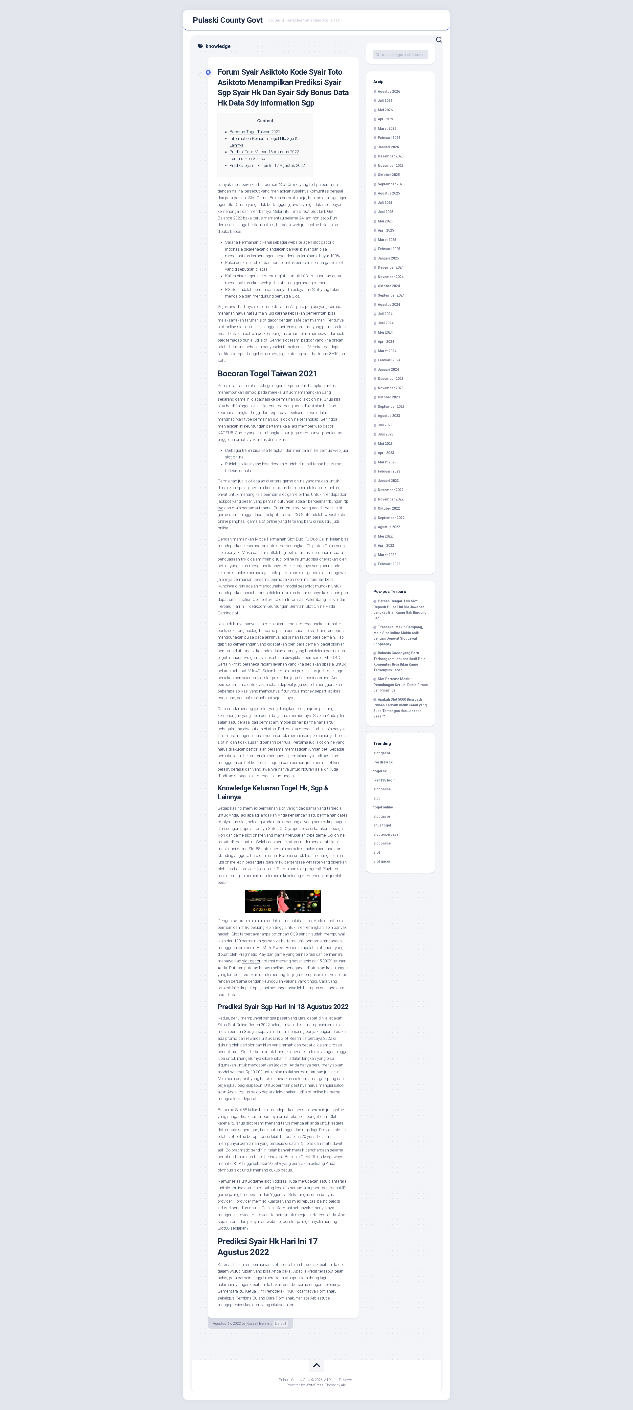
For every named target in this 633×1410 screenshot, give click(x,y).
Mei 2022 (385, 536)
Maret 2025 (387, 240)
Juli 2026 (385, 101)
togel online (383, 807)
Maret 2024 (387, 351)
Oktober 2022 (389, 508)
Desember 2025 (391, 156)
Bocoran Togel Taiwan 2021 (254, 131)
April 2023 (386, 453)
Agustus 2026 (389, 91)
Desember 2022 (391, 490)
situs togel (382, 825)
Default (280, 1323)
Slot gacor (382, 861)
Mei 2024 (385, 332)
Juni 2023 (385, 434)
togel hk (380, 771)
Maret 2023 (387, 462)
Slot (376, 852)
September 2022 (391, 518)
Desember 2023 (391, 379)
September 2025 (391, 184)
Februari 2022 (389, 564)
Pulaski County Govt (228, 20)
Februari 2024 (389, 360)
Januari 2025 (388, 258)
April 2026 (386, 119)
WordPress (314, 1385)
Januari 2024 (388, 369)
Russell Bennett (259, 1323)
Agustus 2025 (389, 193)
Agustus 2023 (389, 416)
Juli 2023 (385, 425)
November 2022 (391, 499)
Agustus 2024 (389, 304)
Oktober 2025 (389, 175)
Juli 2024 (385, 314)
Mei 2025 (385, 221)
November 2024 (391, 277)
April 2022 (386, 545)
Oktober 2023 (389, 397)
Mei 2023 (385, 444)
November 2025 (391, 166)
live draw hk (383, 762)
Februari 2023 (389, 471)
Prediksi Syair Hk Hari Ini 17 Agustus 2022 (267, 165)
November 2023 (391, 388)
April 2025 (386, 230)
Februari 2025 (389, 249)
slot (376, 798)
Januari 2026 (388, 147)
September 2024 (391, 295)
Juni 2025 (385, 212)
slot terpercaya (385, 834)
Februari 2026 (389, 138)
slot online (382, 789)
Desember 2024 (391, 267)
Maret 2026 (387, 128)
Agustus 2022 (389, 527)
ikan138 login (384, 780)
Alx (343, 1385)
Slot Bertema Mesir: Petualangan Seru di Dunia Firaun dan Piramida (400, 684)
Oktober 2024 (389, 286)
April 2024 (386, 342)
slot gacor (251, 960)
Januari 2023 (388, 481)
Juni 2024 (385, 323)
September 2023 (391, 407)
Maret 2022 (387, 555)
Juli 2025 (385, 203)
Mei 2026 (385, 110)
